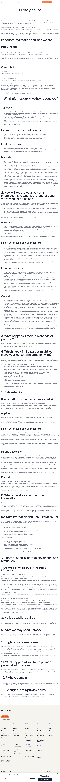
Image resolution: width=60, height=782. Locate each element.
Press (50, 728)
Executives (27, 737)
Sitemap (39, 757)
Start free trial (5, 716)
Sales (26, 733)
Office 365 (15, 733)
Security (15, 730)
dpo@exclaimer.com (11, 78)
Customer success (29, 735)
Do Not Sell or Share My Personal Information (44, 776)
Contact (34, 2)
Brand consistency (29, 754)
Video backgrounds (17, 753)
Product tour (3, 737)
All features (15, 744)
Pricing (18, 2)
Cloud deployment (17, 746)
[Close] (57, 773)
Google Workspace (17, 735)
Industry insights (40, 735)
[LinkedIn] (8, 771)
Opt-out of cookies (45, 779)
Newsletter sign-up (5, 735)
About (50, 726)
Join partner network (5, 733)
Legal (38, 752)
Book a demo (55, 2)
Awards (50, 733)
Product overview (17, 726)
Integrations (15, 728)
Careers (51, 730)
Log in (40, 2)
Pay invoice (39, 755)
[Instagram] (4, 771)
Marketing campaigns (29, 756)
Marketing (27, 728)
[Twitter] (6, 771)
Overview (3, 726)
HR (25, 730)
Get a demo (3, 728)
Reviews (51, 735)
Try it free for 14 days (47, 2)
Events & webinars (41, 730)
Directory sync (16, 751)
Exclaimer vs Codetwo (6, 748)
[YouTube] (10, 771)
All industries (28, 740)
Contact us (39, 750)
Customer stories (40, 726)
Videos (38, 737)
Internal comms (28, 758)
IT (25, 726)
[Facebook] (2, 771)
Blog (38, 728)
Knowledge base (40, 748)
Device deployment (17, 749)
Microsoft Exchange (17, 737)
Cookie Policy (50, 179)
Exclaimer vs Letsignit (5, 750)
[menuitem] (8, 2)
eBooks (38, 733)
